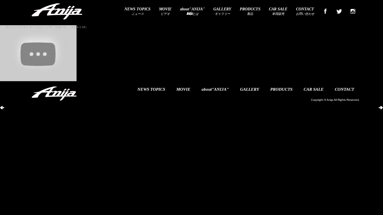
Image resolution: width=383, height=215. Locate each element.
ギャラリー (222, 11)
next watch (372, 104)
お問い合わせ (305, 11)
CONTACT (344, 89)
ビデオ (165, 11)
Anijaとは (192, 11)
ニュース (137, 11)
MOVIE (183, 89)
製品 (250, 11)
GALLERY (249, 89)
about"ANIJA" (215, 89)
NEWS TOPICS (151, 89)
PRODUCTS (281, 89)
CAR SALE (314, 89)
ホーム (10, 27)
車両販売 (278, 11)
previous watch (14, 104)
